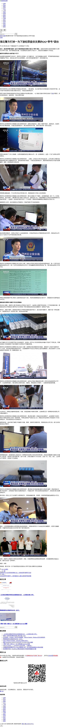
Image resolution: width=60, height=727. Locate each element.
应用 (4, 13)
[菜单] (4, 30)
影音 (4, 15)
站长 (4, 23)
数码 (4, 17)
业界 (4, 3)
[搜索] (1, 30)
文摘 (4, 18)
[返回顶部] (1, 726)
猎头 (4, 20)
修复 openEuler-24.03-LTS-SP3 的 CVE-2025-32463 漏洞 (18, 642)
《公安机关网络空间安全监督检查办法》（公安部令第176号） (17, 594)
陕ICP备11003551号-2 (28, 723)
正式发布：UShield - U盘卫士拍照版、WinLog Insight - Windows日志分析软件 (24, 637)
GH (2, 691)
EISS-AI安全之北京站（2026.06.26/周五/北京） (16, 640)
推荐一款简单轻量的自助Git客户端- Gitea (14, 635)
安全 (4, 5)
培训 (4, 12)
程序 (4, 21)
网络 (4, 7)
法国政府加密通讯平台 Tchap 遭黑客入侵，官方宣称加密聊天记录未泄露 (23, 647)
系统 (4, 25)
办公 (4, 8)
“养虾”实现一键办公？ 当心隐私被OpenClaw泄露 (13, 623)
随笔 (4, 26)
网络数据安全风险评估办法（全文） (10, 610)
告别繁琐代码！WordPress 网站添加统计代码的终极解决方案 (19, 649)
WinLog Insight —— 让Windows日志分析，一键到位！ (17, 645)
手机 (52, 93)
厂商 (4, 10)
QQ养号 (6, 569)
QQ (2, 569)
